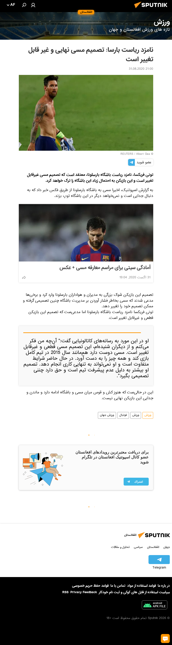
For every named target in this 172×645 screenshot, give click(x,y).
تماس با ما (117, 586)
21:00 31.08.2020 (141, 69)
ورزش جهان (107, 415)
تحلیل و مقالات (120, 547)
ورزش (147, 415)
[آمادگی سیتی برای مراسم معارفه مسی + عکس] (86, 232)
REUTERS (126, 154)
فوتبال (123, 415)
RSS (65, 592)
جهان (166, 547)
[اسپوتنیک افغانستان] (152, 9)
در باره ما (164, 586)
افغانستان (153, 547)
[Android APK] (154, 605)
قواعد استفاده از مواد (141, 586)
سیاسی (138, 547)
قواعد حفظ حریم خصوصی (90, 586)
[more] (23, 277)
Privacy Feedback (83, 592)
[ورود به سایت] (33, 4)
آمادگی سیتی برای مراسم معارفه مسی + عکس (105, 267)
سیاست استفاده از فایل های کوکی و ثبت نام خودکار (134, 592)
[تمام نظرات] (165, 638)
